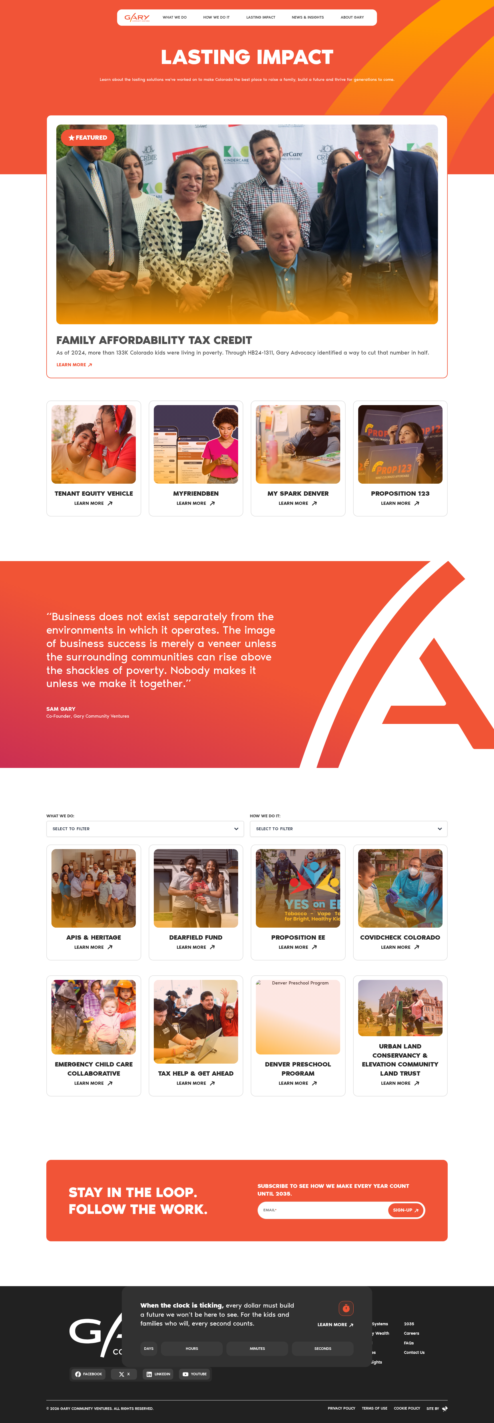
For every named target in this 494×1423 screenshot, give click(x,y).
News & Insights (308, 17)
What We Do (175, 17)
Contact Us (414, 1352)
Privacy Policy (341, 1408)
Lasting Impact (260, 17)
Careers (411, 1333)
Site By (433, 1408)
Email (269, 1210)
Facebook (92, 1374)
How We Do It (216, 17)
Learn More (71, 364)
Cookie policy (407, 1408)
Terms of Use (374, 1408)
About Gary (352, 17)
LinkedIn (162, 1374)
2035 (409, 1323)
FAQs (409, 1343)
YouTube (199, 1374)
